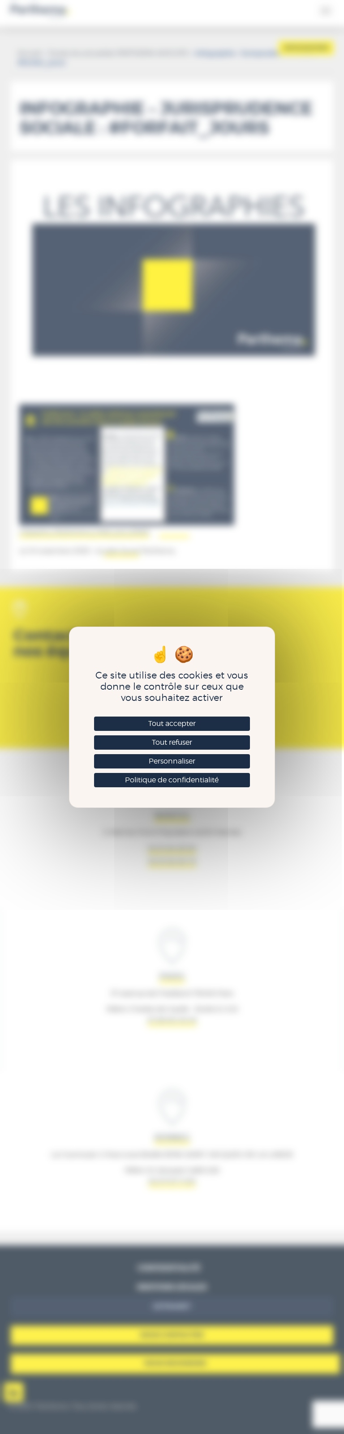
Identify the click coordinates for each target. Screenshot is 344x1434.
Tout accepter (172, 723)
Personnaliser (172, 761)
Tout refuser (172, 742)
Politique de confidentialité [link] (172, 780)
